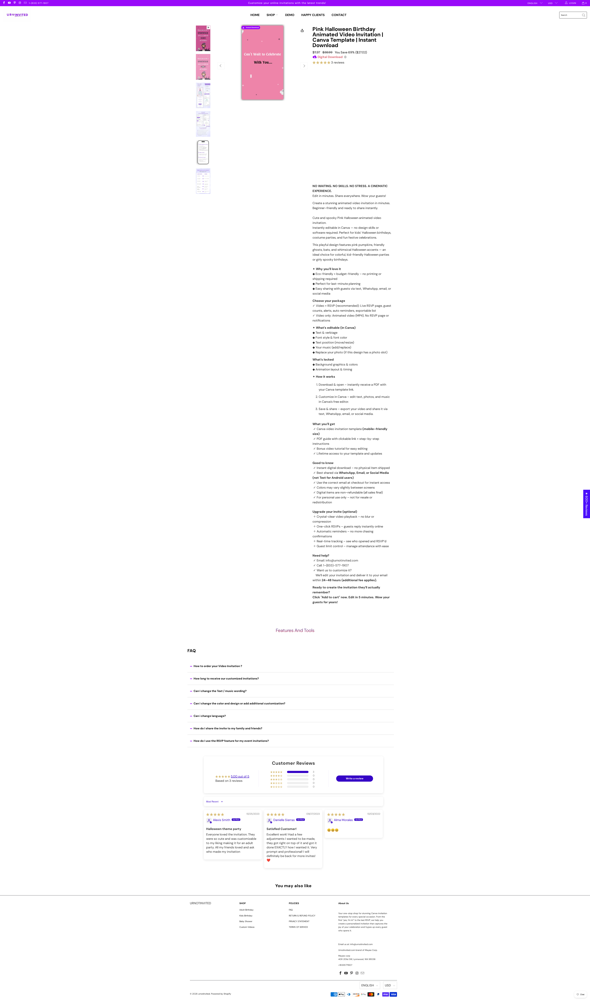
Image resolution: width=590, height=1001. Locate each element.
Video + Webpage (358, 79)
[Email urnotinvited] (25, 3)
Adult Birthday (246, 909)
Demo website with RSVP (342, 147)
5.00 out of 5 (240, 776)
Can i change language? (210, 716)
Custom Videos (246, 927)
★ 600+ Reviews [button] (587, 504)
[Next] (304, 65)
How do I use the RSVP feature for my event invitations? (231, 741)
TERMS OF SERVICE (298, 927)
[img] (215, 814)
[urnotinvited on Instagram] (19, 3)
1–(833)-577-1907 (336, 565)
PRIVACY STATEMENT (299, 921)
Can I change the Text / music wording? (220, 691)
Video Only (328, 80)
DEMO (289, 15)
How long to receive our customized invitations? (226, 678)
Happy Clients (313, 15)
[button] (321, 62)
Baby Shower (245, 921)
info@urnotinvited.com (342, 560)
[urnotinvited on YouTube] (9, 3)
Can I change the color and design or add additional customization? (239, 703)
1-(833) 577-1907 (38, 3)
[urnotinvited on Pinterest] (14, 3)
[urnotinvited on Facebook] (3, 3)
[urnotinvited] (17, 15)
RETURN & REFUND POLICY (302, 915)
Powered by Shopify (221, 993)
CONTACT (339, 15)
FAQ (291, 909)
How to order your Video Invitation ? (218, 666)
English (533, 3)
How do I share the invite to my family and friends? (228, 728)
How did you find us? (325, 153)
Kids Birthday (245, 915)
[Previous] (221, 65)
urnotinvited (204, 993)
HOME (255, 15)
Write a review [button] (354, 778)
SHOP (271, 15)
